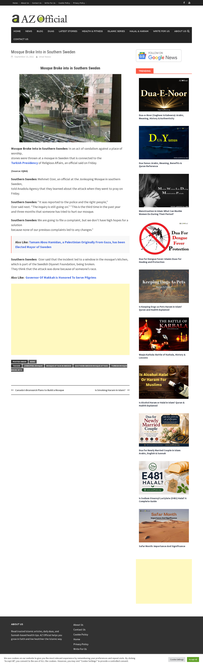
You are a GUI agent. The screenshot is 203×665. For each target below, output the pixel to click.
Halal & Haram (139, 31)
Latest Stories (68, 31)
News (28, 31)
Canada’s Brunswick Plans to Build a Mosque (39, 390)
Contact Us (36, 3)
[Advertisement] (70, 319)
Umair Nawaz (45, 56)
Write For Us (50, 3)
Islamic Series (116, 31)
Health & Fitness (92, 31)
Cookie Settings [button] (176, 659)
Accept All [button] (193, 659)
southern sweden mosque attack (91, 366)
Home (15, 3)
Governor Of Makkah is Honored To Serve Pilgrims (61, 277)
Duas (51, 31)
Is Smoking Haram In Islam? (110, 390)
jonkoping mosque (33, 366)
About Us (25, 3)
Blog (40, 31)
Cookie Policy (64, 3)
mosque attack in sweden (58, 366)
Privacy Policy (79, 3)
